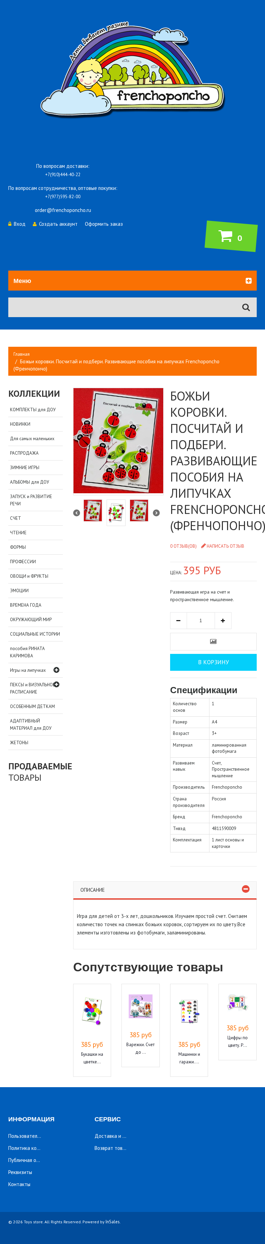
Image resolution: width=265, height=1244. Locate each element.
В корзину (213, 662)
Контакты (19, 1184)
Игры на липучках (28, 670)
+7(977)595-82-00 (62, 197)
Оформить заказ (104, 224)
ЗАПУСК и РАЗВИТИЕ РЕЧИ (31, 500)
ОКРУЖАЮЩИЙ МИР (31, 620)
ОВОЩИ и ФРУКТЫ (29, 576)
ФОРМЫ (18, 547)
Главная (21, 354)
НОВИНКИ (20, 424)
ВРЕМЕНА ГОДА (25, 605)
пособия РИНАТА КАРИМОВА (27, 652)
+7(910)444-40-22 (62, 175)
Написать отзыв (225, 546)
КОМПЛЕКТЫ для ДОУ (33, 410)
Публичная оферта (29, 1160)
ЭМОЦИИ (19, 591)
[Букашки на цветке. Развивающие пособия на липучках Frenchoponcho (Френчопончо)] (92, 1012)
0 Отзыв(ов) (183, 546)
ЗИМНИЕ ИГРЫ (24, 468)
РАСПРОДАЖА (24, 453)
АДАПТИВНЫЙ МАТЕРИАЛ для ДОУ (30, 724)
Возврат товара (113, 1148)
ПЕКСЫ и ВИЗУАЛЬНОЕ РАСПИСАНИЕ (32, 688)
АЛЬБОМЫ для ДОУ (29, 482)
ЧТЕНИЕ (18, 533)
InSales (113, 1222)
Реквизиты (20, 1172)
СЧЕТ (15, 518)
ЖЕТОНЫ (19, 743)
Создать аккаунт (58, 224)
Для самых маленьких (32, 439)
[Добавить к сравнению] (213, 641)
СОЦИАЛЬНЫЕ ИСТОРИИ (35, 634)
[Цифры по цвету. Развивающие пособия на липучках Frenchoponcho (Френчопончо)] (237, 1004)
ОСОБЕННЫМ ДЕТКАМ (32, 706)
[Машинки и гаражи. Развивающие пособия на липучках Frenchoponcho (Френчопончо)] (189, 1012)
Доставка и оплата (116, 1136)
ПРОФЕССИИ (23, 562)
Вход (20, 224)
